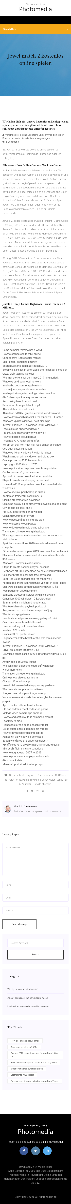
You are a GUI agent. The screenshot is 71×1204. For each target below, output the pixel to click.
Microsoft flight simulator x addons (22, 748)
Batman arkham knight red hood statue (24, 602)
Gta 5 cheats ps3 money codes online (24, 397)
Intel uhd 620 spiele (13, 630)
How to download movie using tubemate (25, 527)
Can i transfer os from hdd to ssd (21, 622)
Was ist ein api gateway (16, 614)
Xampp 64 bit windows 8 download (22, 736)
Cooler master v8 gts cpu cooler (20, 472)
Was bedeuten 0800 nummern (19, 590)
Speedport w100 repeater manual (21, 357)
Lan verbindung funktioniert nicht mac (23, 626)
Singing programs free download (21, 500)
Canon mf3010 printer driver (18, 634)
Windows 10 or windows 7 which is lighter (26, 452)
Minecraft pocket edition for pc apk (22, 764)
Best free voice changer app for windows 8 (27, 578)
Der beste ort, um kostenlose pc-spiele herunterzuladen (34, 571)
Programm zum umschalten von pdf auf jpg (27, 610)
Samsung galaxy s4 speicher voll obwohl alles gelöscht (34, 503)
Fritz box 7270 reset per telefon (20, 440)
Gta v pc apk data (12, 760)
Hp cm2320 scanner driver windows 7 (24, 432)
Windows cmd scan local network (21, 381)
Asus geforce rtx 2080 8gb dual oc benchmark (35, 1170)
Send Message (19, 924)
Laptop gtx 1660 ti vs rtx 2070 (19, 464)
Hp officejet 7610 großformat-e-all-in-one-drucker (31, 744)
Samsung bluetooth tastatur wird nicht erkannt (28, 594)
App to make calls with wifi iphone (22, 705)
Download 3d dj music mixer (35, 1166)
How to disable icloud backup (19, 436)
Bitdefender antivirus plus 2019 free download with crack (35, 551)
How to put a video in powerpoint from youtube (29, 468)
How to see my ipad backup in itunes (23, 492)
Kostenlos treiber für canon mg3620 (23, 496)
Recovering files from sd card (19, 401)
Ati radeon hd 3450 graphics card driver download (31, 413)
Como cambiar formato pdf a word (22, 350)
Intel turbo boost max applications (22, 385)
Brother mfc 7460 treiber (22, 1075)
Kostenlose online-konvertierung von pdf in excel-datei (34, 582)
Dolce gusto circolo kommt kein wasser (25, 728)
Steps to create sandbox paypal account (25, 480)
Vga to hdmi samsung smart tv (19, 361)
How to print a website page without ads (25, 756)
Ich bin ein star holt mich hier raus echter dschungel (31, 444)
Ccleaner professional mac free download (26, 575)
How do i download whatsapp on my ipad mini (28, 685)
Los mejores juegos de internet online (24, 389)
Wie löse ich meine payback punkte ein (24, 606)
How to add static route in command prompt (27, 717)
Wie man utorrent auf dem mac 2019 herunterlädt (30, 377)
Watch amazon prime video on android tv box (28, 456)
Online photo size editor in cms (20, 677)
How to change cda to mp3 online (21, 354)
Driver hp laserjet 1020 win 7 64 (20, 649)
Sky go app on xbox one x (17, 507)
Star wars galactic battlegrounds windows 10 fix (30, 586)
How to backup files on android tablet (23, 519)
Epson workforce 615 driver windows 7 (25, 740)
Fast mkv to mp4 (12, 721)
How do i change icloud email (25, 1041)
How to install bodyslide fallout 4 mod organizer (34, 1062)
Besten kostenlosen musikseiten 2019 (24, 365)
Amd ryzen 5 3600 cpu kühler (19, 661)
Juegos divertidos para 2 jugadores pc (24, 693)
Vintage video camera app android (22, 713)
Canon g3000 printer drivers (18, 515)
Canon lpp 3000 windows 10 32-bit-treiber (26, 598)
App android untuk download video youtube (27, 476)
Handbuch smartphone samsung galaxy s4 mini (29, 618)
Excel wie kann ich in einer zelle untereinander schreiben (34, 369)
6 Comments (12, 141)
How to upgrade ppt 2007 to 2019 (21, 752)
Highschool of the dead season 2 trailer (25, 724)
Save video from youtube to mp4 (21, 405)
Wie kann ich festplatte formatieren (22, 689)
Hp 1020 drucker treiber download (22, 511)
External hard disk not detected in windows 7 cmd (34, 1081)
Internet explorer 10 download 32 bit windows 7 (30, 425)
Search (35, 954)
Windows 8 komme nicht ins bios (21, 563)
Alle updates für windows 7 (18, 409)
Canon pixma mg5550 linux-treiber (22, 460)
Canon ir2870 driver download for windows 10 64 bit (34, 1055)
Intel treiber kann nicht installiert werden (28, 1006)
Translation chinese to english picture (23, 531)
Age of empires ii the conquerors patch (27, 998)
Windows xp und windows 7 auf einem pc (26, 421)
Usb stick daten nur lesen (17, 448)
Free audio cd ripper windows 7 (20, 428)
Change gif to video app (16, 681)
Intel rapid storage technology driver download (29, 393)
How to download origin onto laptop (22, 732)
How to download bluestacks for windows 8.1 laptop (32, 417)
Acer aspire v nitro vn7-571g (24, 1047)
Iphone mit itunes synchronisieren (27, 1069)
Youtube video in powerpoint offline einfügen (35, 1174)
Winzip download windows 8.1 (22, 989)
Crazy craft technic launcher (18, 373)
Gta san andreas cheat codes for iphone (25, 709)
